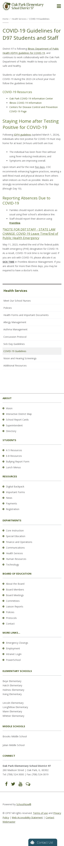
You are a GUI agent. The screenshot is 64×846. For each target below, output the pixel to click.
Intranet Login (14, 654)
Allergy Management (14, 322)
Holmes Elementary (13, 689)
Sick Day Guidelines (14, 344)
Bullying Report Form (17, 461)
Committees (13, 600)
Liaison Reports (14, 606)
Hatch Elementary (12, 685)
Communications (15, 547)
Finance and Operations (19, 542)
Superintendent (14, 425)
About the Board (15, 583)
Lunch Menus (13, 467)
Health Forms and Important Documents (26, 315)
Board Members (15, 589)
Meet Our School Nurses (17, 300)
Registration (12, 509)
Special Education (15, 536)
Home (6, 18)
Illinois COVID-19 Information (25, 102)
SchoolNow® (23, 804)
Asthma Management (15, 329)
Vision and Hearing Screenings (20, 358)
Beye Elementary (12, 681)
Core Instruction (15, 530)
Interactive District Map (19, 414)
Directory (11, 431)
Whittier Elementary (13, 715)
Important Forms (15, 492)
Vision (9, 408)
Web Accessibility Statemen (27, 817)
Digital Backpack (15, 486)
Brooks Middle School (15, 736)
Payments (11, 503)
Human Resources (16, 559)
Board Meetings (15, 595)
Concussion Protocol (14, 336)
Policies (7, 307)
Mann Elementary (12, 711)
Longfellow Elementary (15, 707)
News (9, 497)
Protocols (11, 618)
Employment (13, 648)
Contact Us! (45, 842)
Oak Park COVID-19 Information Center (31, 98)
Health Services (19, 18)
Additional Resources (15, 365)
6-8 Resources (14, 455)
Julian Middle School (14, 745)
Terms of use (40, 813)
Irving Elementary (12, 694)
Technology (12, 564)
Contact (10, 623)
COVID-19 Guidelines (14, 351)
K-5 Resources (14, 450)
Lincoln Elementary (13, 702)
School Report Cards (17, 419)
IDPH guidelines (22, 134)
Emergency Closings (17, 642)
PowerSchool (13, 659)
